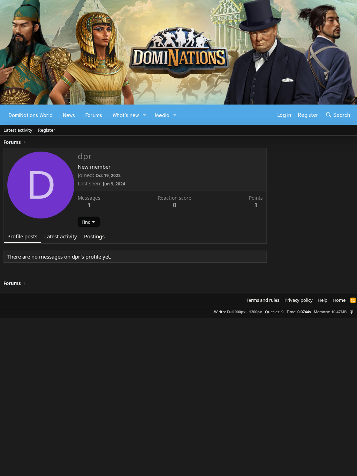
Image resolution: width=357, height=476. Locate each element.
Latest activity (17, 130)
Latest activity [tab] (60, 236)
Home (339, 300)
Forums (93, 114)
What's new (126, 114)
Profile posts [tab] (22, 236)
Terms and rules (262, 300)
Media (162, 114)
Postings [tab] (94, 236)
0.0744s (304, 311)
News (69, 114)
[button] (145, 115)
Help (322, 300)
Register (46, 130)
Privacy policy (298, 300)
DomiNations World (31, 114)
